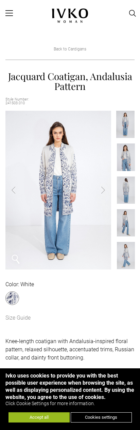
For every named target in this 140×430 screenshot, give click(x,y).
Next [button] (97, 190)
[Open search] (133, 13)
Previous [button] (19, 190)
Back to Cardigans (70, 49)
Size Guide (18, 317)
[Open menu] (9, 13)
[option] (58, 190)
